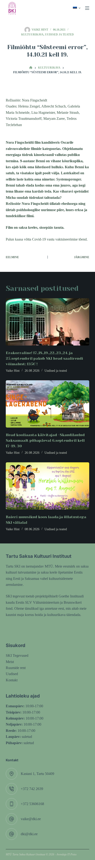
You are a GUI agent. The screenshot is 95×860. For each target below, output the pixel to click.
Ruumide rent (16, 668)
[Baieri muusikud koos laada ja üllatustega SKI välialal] (47, 486)
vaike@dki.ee (31, 819)
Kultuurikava (32, 34)
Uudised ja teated (59, 34)
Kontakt (12, 680)
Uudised (12, 674)
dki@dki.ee (29, 834)
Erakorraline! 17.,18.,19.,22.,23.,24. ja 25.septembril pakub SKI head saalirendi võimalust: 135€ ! (44, 358)
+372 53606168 (32, 804)
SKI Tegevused (17, 655)
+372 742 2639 (32, 789)
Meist (10, 662)
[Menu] (87, 8)
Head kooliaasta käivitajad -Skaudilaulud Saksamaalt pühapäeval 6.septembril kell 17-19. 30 (45, 440)
